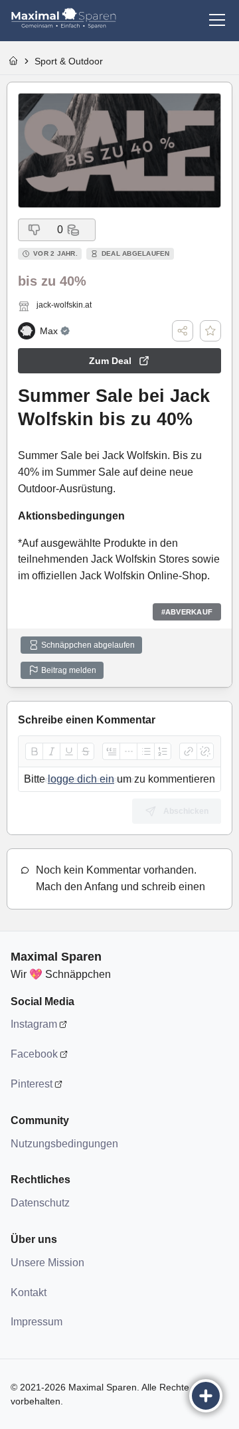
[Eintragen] (205, 1395)
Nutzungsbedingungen (64, 1143)
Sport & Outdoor (69, 61)
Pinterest (31, 1084)
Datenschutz (40, 1202)
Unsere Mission (47, 1262)
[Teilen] (182, 330)
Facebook (34, 1054)
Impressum (36, 1321)
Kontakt (28, 1292)
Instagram (34, 1024)
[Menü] (217, 20)
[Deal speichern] (210, 330)
